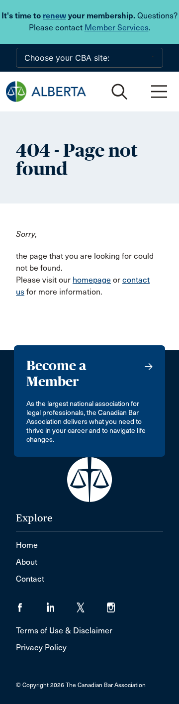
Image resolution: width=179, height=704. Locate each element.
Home (27, 545)
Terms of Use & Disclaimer (64, 630)
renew (54, 15)
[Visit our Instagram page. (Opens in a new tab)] (117, 604)
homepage (92, 280)
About (26, 562)
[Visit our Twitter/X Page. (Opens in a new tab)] (92, 604)
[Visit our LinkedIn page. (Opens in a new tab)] (61, 604)
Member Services (117, 27)
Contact (30, 579)
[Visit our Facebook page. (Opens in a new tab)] (31, 604)
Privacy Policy (41, 647)
